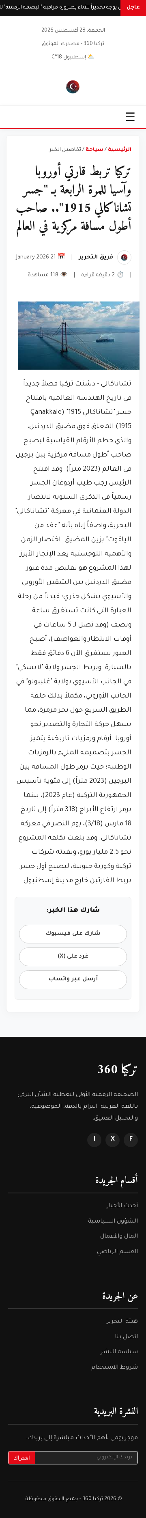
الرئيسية (119, 150)
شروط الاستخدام (114, 1368)
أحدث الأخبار (122, 1206)
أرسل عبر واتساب (73, 979)
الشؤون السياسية (113, 1222)
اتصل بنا (126, 1337)
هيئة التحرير (122, 1322)
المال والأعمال (119, 1237)
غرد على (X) (73, 957)
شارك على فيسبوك (73, 934)
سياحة (94, 150)
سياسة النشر (119, 1352)
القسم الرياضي (117, 1252)
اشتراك (21, 1458)
